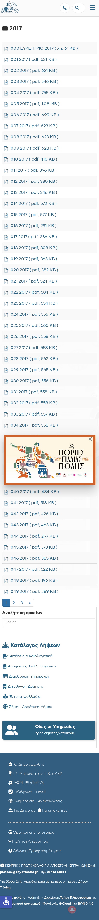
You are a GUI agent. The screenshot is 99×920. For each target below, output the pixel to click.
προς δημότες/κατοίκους (55, 730)
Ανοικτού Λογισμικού (25, 903)
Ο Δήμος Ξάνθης (28, 764)
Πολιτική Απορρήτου (30, 841)
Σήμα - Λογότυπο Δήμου (30, 707)
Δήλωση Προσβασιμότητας (36, 851)
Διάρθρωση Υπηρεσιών (28, 676)
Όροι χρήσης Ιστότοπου (33, 832)
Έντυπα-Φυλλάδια (24, 697)
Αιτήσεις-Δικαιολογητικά (30, 656)
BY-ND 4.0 (85, 903)
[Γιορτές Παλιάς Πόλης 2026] (49, 460)
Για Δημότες (24, 810)
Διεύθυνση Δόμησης (24, 686)
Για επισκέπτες (55, 810)
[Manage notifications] (72, 909)
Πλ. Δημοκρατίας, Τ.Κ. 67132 (37, 773)
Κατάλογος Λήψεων (34, 645)
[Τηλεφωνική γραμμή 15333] (65, 8)
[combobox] (78, 8)
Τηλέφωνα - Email (29, 792)
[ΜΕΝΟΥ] (92, 8)
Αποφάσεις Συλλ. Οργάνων (31, 666)
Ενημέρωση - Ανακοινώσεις (37, 801)
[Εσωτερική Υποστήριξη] (6, 8)
